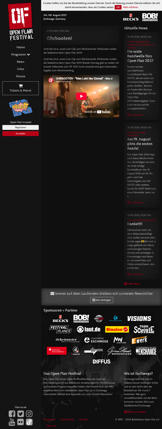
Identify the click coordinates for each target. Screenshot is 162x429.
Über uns (51, 425)
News (20, 62)
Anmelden (20, 133)
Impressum (50, 419)
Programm (19, 54)
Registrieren (20, 127)
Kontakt (83, 419)
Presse (20, 76)
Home (20, 47)
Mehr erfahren (130, 7)
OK (118, 7)
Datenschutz (67, 419)
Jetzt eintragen (103, 299)
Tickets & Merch (20, 90)
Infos (20, 69)
